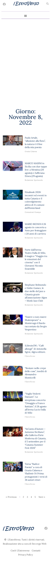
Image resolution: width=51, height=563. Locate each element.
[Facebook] (4, 4)
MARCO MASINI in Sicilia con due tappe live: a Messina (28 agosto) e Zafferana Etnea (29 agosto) (36, 169)
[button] (47, 4)
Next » (42, 497)
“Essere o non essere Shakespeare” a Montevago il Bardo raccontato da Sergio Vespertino (36, 323)
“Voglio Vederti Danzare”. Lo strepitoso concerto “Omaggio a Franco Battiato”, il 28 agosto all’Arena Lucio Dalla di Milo (35, 403)
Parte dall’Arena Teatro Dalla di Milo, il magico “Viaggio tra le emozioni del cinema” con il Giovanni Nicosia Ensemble (36, 259)
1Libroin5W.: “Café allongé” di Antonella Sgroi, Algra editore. (35, 348)
